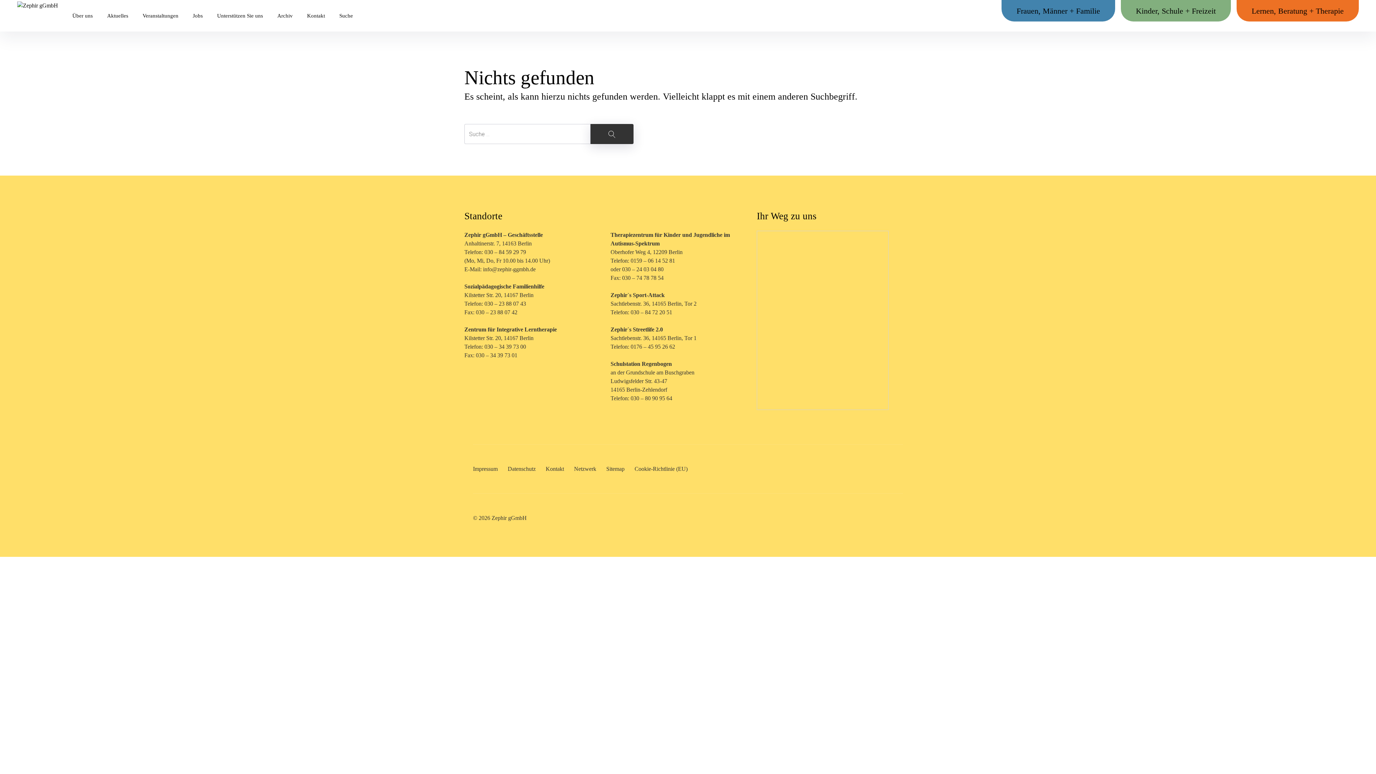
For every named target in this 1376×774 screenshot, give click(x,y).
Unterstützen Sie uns (240, 16)
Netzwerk (585, 469)
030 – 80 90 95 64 (651, 398)
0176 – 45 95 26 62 (653, 347)
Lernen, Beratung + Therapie (1298, 10)
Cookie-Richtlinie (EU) (661, 469)
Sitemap (615, 469)
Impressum (485, 469)
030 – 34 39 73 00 (505, 347)
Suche (346, 16)
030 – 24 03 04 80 (643, 269)
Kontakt (316, 16)
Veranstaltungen (160, 16)
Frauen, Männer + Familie (1058, 10)
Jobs (198, 16)
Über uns (82, 16)
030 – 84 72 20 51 (651, 312)
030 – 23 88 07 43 (505, 304)
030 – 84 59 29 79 (505, 252)
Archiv (285, 16)
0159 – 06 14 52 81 (653, 261)
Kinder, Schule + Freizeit (1176, 10)
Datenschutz (522, 469)
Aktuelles (117, 16)
